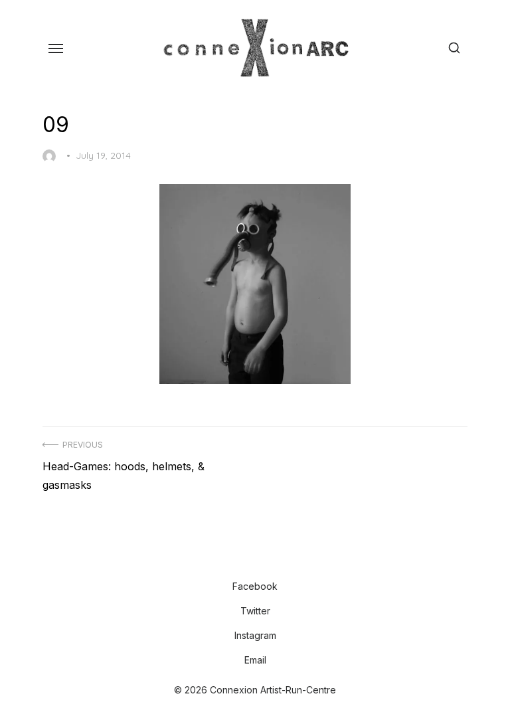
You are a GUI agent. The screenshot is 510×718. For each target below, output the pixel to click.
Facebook (255, 586)
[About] (233, 560)
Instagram (255, 635)
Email (255, 660)
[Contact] (276, 560)
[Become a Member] (265, 560)
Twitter (255, 610)
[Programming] (244, 560)
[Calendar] (255, 560)
